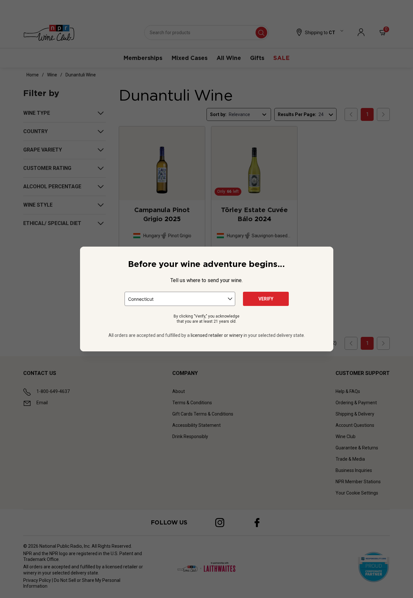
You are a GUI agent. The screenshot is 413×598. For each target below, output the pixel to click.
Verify (265, 298)
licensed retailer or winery (217, 335)
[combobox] (180, 299)
